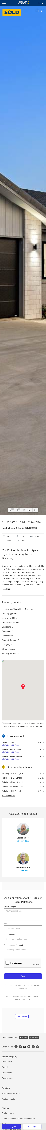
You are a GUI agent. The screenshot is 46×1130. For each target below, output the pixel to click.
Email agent (32, 1126)
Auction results (8, 1099)
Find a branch (8, 1113)
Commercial (7, 1073)
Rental (5, 1067)
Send (23, 976)
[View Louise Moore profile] (23, 829)
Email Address (9, 934)
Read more (7, 589)
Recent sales (7, 1078)
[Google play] (34, 1037)
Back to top (22, 1016)
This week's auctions (11, 1094)
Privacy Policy (26, 999)
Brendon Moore (23, 867)
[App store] (23, 1037)
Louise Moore (23, 838)
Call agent (11, 1126)
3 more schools (8, 796)
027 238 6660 (23, 871)
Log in (41, 3)
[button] (23, 687)
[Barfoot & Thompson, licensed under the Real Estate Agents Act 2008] (23, 3)
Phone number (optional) (13, 945)
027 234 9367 (23, 841)
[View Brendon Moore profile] (23, 858)
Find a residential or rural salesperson (18, 1119)
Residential (7, 1062)
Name (6, 924)
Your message (9, 907)
